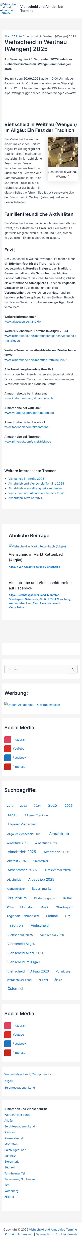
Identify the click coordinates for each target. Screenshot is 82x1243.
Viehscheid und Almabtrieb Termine (41, 9)
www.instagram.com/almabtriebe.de (28, 398)
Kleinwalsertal (13, 1138)
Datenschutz (44, 1234)
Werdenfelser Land (19, 980)
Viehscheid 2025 (20, 935)
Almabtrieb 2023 (46, 843)
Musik (44, 907)
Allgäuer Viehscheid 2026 (24, 834)
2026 (69, 805)
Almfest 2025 (16, 861)
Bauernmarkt (41, 888)
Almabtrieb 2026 (56, 852)
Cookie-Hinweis (66, 1234)
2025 (52, 805)
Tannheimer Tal (14, 1173)
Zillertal (43, 980)
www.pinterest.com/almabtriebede (27, 441)
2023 (23, 805)
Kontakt (10, 1234)
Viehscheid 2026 (52, 935)
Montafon (27, 907)
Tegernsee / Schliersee (19, 1179)
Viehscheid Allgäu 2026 (25, 953)
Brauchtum (17, 898)
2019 (10, 805)
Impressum (25, 1234)
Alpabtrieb (14, 879)
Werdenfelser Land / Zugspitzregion (28, 1074)
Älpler (58, 980)
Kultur (67, 898)
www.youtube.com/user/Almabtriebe (29, 413)
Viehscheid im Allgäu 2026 (28, 971)
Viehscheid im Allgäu (23, 962)
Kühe (10, 907)
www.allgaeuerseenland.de (22, 321)
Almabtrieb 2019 (17, 843)
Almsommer (40, 861)
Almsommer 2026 (58, 870)
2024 (37, 805)
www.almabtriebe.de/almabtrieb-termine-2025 (35, 360)
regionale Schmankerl (23, 916)
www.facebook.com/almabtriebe (26, 427)
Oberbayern (64, 907)
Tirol (68, 916)
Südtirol (52, 916)
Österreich (16, 988)
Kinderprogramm (45, 898)
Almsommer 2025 (22, 870)
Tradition (15, 925)
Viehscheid (40, 925)
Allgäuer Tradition (36, 815)
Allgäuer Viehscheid (22, 824)
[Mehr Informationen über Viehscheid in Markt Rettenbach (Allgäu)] (37, 546)
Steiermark (11, 1161)
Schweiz (10, 1156)
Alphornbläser (16, 888)
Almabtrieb (59, 833)
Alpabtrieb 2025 (41, 879)
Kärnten (9, 1132)
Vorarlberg (63, 971)
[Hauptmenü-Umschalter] (78, 9)
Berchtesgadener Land (19, 1087)
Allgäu (13, 815)
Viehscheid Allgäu (21, 944)
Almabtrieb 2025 (22, 852)
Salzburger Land (15, 1150)
